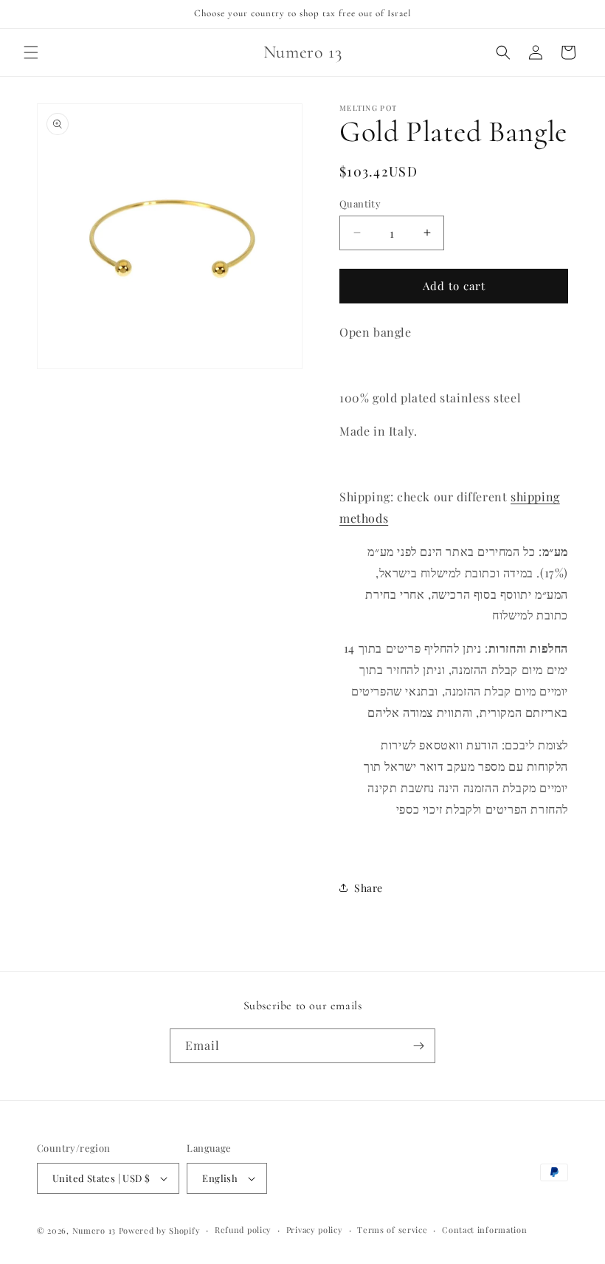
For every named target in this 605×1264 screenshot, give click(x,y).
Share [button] (368, 888)
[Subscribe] (418, 1045)
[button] (31, 52)
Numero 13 (94, 1230)
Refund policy (243, 1229)
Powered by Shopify (160, 1230)
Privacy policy (314, 1229)
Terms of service (392, 1229)
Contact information (484, 1229)
